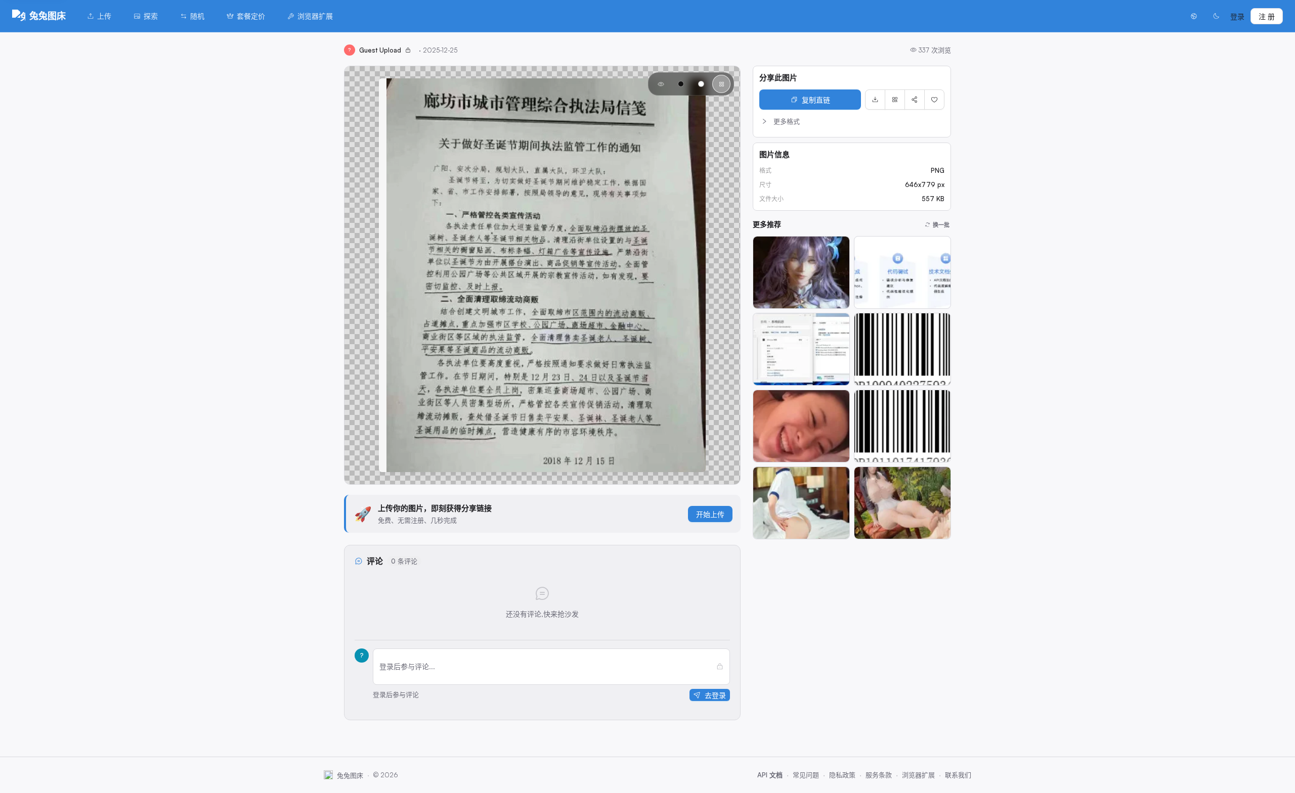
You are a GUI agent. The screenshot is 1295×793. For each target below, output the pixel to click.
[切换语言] (1194, 16)
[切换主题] (1216, 16)
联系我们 (958, 775)
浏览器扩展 (315, 16)
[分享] (914, 99)
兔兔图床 (47, 15)
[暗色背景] (681, 84)
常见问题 (806, 775)
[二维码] (895, 99)
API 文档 (770, 775)
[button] (851, 121)
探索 (151, 16)
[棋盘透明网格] (721, 84)
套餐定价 (251, 16)
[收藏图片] (934, 99)
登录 (1237, 16)
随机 (197, 16)
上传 (104, 16)
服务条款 (879, 775)
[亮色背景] (701, 84)
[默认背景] (661, 84)
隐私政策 (842, 775)
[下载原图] (875, 99)
